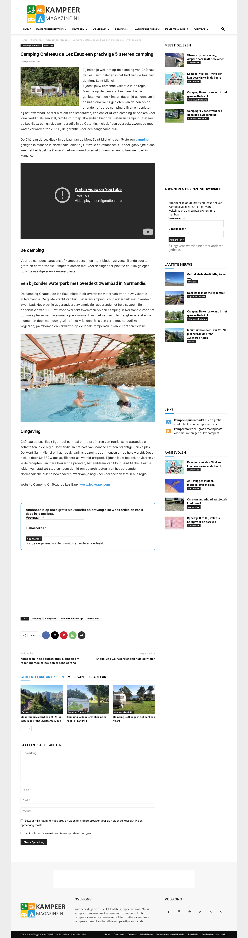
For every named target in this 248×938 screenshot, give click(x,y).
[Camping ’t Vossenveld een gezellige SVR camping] (174, 116)
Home (27, 29)
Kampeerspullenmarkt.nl (190, 420)
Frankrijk (48, 45)
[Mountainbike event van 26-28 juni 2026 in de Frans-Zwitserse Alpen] (42, 699)
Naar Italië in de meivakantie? (206, 292)
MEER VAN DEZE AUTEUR (87, 677)
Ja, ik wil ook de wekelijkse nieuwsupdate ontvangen (57, 833)
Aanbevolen (193, 62)
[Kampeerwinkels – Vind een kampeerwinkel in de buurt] (174, 78)
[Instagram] (179, 912)
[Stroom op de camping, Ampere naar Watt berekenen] (174, 60)
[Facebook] (46, 635)
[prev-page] (23, 728)
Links (107, 934)
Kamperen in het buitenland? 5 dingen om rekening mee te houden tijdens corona (50, 661)
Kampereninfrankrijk (72, 618)
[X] (55, 635)
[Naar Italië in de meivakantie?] (174, 298)
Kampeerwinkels (176, 29)
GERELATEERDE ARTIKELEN (42, 677)
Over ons (119, 934)
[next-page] (29, 728)
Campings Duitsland (197, 99)
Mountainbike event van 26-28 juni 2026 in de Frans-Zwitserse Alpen (206, 334)
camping (142, 139)
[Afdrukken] (81, 635)
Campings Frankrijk (57, 39)
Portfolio (193, 934)
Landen (120, 29)
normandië (93, 618)
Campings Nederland (198, 118)
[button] (222, 29)
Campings (99, 29)
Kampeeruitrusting (50, 29)
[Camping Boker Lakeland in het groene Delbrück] (174, 97)
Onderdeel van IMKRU (214, 934)
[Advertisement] (156, 14)
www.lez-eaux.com (95, 484)
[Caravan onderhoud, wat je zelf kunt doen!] (174, 504)
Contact (199, 29)
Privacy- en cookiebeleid (170, 934)
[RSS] (200, 912)
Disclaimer (146, 934)
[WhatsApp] (73, 635)
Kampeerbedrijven (147, 29)
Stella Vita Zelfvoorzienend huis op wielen (125, 659)
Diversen (78, 29)
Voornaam (35, 517)
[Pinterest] (64, 635)
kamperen (50, 618)
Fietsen (25, 712)
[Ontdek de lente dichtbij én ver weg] (174, 279)
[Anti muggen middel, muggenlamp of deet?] (174, 486)
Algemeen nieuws (196, 296)
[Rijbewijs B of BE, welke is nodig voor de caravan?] (174, 523)
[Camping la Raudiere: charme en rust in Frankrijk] (88, 699)
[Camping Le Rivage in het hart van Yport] (134, 699)
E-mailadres (36, 528)
